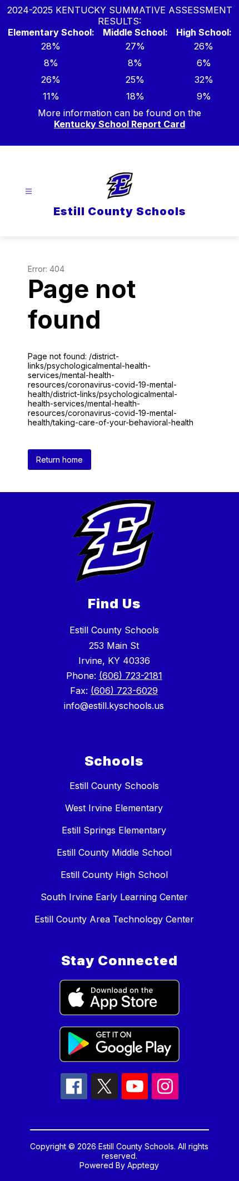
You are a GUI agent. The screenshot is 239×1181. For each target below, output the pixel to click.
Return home (59, 459)
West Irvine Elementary (114, 807)
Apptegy (143, 1165)
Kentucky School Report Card (119, 124)
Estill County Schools (114, 785)
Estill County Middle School (114, 852)
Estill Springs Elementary (114, 830)
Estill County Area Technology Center (114, 919)
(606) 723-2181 (130, 675)
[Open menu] (28, 191)
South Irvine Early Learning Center (114, 896)
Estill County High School (114, 874)
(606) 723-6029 (124, 690)
